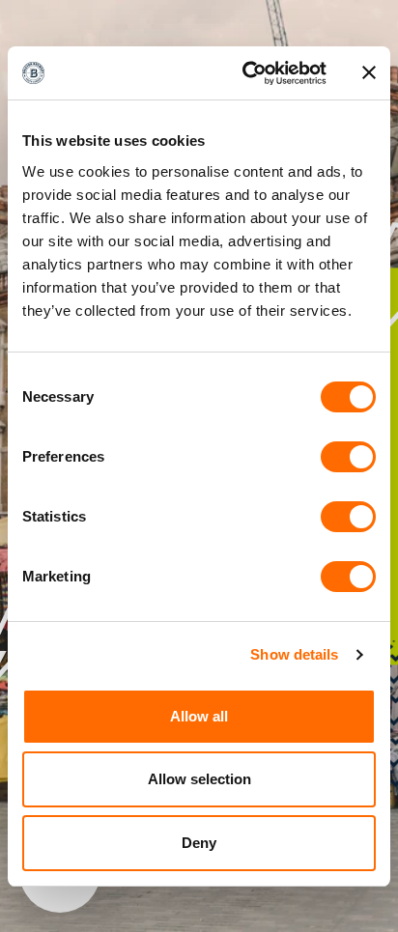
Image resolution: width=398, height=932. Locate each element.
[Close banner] (369, 72)
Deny (199, 842)
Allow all (199, 716)
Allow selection (199, 779)
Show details (294, 654)
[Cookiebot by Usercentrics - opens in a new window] (246, 73)
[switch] (348, 456)
